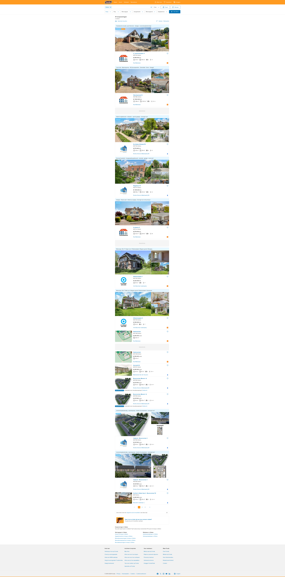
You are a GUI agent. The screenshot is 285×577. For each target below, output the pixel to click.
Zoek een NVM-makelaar (111, 557)
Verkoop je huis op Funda (111, 551)
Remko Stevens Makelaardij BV (141, 153)
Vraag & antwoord (109, 563)
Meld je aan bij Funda (149, 551)
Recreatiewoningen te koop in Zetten (124, 542)
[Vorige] (134, 507)
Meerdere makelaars (138, 502)
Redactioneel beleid (168, 560)
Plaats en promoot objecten (151, 554)
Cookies (133, 573)
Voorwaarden (125, 573)
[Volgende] (149, 507)
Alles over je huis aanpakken (132, 560)
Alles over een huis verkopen (132, 557)
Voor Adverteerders (168, 557)
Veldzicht (144, 390)
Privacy (118, 573)
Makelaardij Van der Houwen (140, 375)
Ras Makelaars (137, 63)
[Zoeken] (151, 7)
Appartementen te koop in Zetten (123, 536)
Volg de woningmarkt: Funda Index (114, 560)
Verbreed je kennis (149, 560)
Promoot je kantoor (149, 557)
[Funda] (108, 2)
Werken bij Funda (167, 554)
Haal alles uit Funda (130, 566)
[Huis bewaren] (167, 53)
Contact (165, 563)
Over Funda (166, 551)
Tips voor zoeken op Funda (132, 563)
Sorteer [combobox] (164, 21)
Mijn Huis (127, 551)
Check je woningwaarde (111, 554)
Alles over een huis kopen (131, 554)
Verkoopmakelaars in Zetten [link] (150, 536)
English (178, 573)
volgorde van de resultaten (133, 512)
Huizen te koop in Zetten (121, 534)
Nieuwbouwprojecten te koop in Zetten (125, 540)
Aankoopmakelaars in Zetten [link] (150, 534)
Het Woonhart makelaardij (140, 286)
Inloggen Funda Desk (149, 563)
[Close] (110, 7)
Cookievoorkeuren (141, 573)
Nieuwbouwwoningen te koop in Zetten (125, 538)
